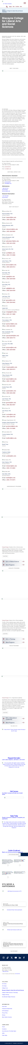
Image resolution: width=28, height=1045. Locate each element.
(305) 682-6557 (10, 405)
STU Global (4, 985)
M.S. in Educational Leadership (11, 718)
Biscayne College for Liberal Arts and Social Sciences (13, 990)
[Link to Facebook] (24, 957)
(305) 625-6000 (5, 197)
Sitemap (3, 1015)
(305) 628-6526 (10, 279)
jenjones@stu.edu (11, 347)
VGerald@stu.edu (8, 183)
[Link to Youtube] (16, 957)
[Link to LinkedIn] (20, 957)
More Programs (10, 565)
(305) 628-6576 (8, 182)
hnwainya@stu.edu (11, 367)
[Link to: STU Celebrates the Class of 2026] (14, 896)
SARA (3, 1033)
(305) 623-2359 (10, 243)
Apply (10, 6)
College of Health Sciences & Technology (10, 992)
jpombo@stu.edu (11, 402)
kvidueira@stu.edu (11, 466)
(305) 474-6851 (10, 381)
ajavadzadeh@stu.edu (12, 335)
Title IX (3, 1026)
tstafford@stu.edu (11, 438)
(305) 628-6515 (10, 369)
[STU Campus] (14, 742)
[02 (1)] (14, 805)
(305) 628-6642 (10, 302)
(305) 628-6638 (10, 349)
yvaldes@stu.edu (11, 456)
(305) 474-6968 (10, 255)
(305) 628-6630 (10, 326)
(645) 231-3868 (10, 314)
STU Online (4, 983)
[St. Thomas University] (11, 2)
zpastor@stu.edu (11, 391)
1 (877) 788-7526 (5, 195)
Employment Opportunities (7, 1008)
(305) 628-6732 (8, 166)
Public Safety (4, 1035)
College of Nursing (5, 994)
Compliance (4, 1029)
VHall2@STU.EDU (11, 312)
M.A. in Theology (10, 639)
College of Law (5, 988)
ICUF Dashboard (5, 1010)
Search (7, 6)
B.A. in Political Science (12, 561)
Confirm (17, 6)
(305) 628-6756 (10, 219)
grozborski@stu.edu (12, 426)
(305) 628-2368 (10, 393)
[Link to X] (12, 957)
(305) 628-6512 (10, 267)
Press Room (4, 1006)
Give (21, 6)
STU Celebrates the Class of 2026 (10, 905)
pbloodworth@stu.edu (12, 241)
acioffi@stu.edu (10, 253)
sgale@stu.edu (10, 276)
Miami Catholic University (7, 1017)
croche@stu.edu (8, 168)
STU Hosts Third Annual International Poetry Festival (13, 924)
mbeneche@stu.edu (12, 229)
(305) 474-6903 (10, 468)
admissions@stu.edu (6, 191)
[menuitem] (24, 3)
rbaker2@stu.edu (11, 217)
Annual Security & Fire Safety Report (9, 1031)
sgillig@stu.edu (10, 288)
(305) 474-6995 (10, 428)
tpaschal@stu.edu (11, 379)
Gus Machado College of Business (8, 996)
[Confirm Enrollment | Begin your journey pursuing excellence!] (14, 834)
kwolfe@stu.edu (10, 478)
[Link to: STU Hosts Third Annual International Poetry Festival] (14, 915)
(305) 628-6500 (17, 973)
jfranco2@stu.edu (11, 265)
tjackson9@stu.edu (11, 324)
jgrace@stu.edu (10, 300)
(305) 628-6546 (5, 189)
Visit (14, 6)
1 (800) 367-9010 (5, 188)
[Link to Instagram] (3, 957)
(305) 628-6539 (10, 290)
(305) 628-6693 (10, 231)
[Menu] (24, 3)
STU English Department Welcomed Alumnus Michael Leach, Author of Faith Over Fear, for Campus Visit (13, 945)
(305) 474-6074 (10, 480)
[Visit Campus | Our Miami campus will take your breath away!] (14, 775)
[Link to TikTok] (8, 957)
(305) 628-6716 (10, 338)
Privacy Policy (5, 1012)
